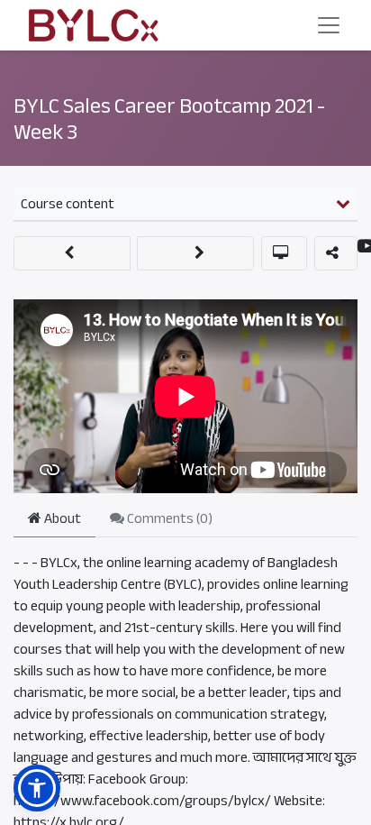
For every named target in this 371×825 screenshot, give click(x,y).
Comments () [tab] (168, 518)
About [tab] (61, 518)
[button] (72, 253)
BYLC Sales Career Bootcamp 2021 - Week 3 (169, 119)
